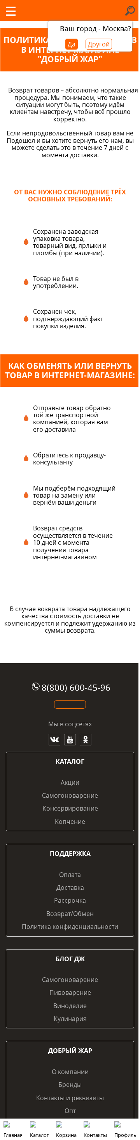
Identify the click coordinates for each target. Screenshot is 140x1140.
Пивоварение (70, 992)
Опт (70, 1110)
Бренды (70, 1084)
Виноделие (70, 1005)
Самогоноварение (70, 795)
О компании (70, 1071)
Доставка (70, 887)
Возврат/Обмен (70, 913)
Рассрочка (70, 900)
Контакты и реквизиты (70, 1098)
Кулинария (70, 1018)
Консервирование (70, 808)
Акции (70, 782)
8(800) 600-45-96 (76, 687)
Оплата (70, 874)
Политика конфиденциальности (70, 926)
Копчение (70, 821)
